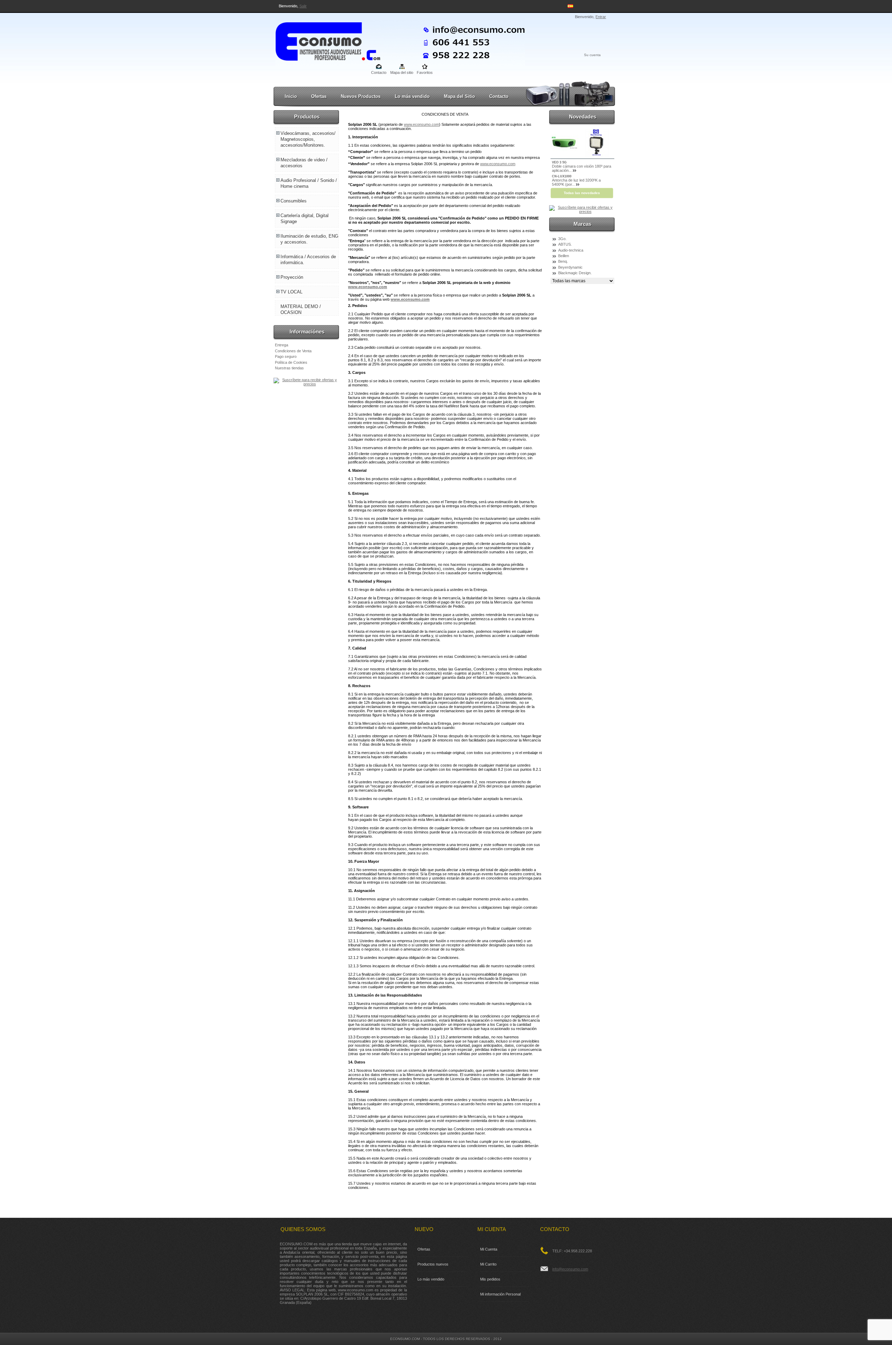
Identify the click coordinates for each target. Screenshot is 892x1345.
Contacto (378, 72)
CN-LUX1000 (561, 176)
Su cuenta (592, 55)
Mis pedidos (490, 1279)
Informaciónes (307, 332)
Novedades (582, 117)
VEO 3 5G (559, 162)
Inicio (291, 96)
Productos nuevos (432, 1264)
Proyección (291, 277)
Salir (303, 6)
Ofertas (318, 96)
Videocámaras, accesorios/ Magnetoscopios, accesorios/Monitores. (308, 139)
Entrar (600, 17)
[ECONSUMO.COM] (321, 40)
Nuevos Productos (360, 96)
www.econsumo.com (421, 124)
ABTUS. (565, 244)
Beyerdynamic (570, 267)
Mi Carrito (488, 1264)
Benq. (563, 261)
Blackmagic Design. (575, 273)
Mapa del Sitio (459, 96)
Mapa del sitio (401, 72)
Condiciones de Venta (293, 351)
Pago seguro (286, 356)
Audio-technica (570, 250)
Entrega (281, 345)
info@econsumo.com (570, 1269)
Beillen (563, 256)
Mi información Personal (500, 1294)
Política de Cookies (291, 362)
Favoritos (425, 72)
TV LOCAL (291, 291)
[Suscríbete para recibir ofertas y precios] (307, 384)
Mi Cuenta (488, 1249)
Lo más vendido (412, 96)
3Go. (562, 239)
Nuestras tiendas (289, 368)
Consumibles (293, 200)
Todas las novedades (582, 193)
